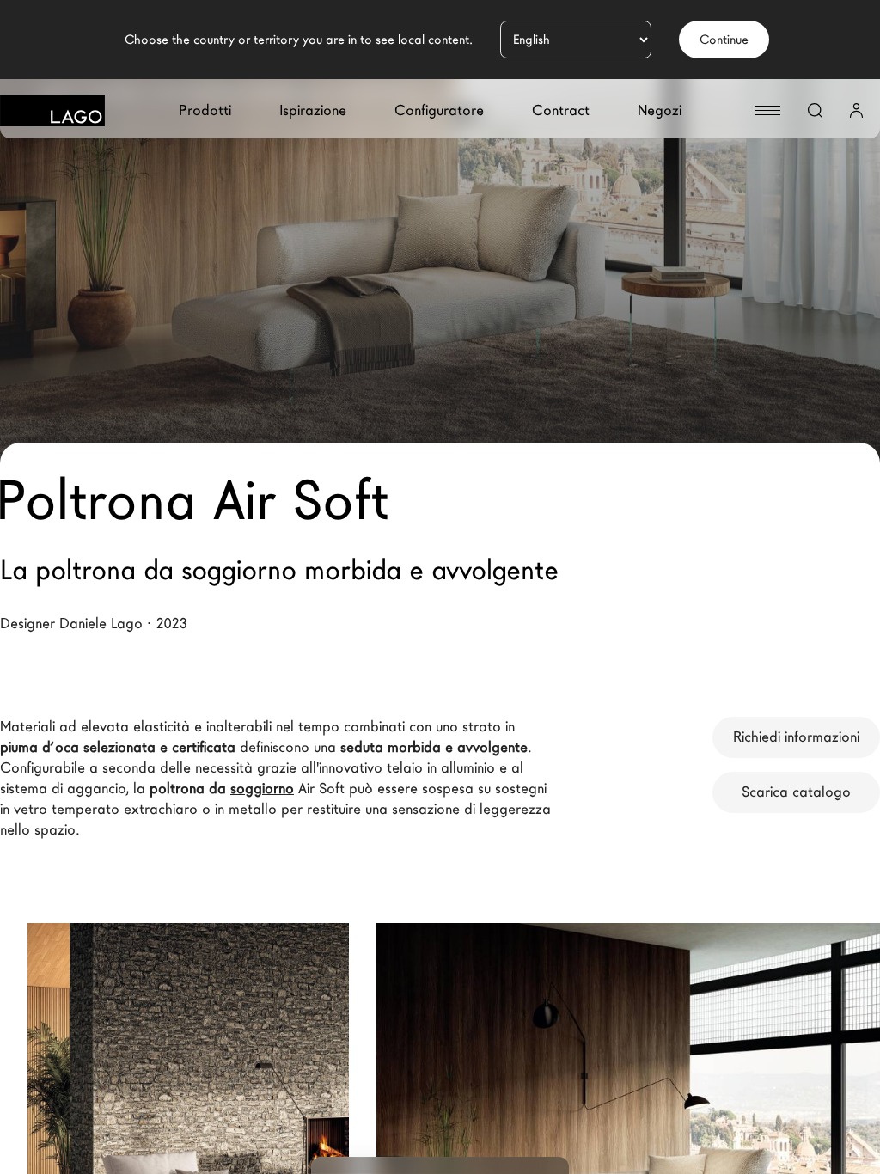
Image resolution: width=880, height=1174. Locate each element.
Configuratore (439, 110)
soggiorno (262, 788)
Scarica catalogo (796, 792)
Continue (724, 39)
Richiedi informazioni (796, 737)
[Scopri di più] (302, 1024)
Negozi (659, 110)
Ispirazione (312, 110)
